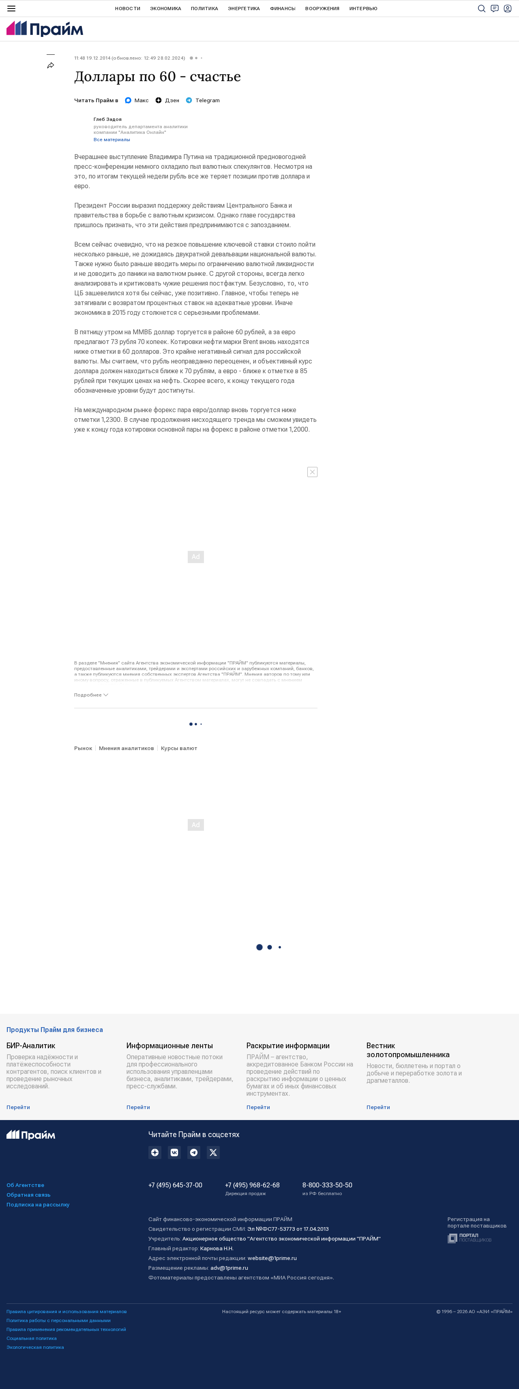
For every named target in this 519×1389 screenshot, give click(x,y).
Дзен (172, 100)
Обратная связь (28, 1194)
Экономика (165, 8)
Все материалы (112, 139)
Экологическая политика (35, 1347)
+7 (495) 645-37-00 (175, 1185)
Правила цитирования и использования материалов (66, 1311)
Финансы (283, 8)
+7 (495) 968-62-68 (252, 1189)
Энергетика (244, 8)
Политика (204, 8)
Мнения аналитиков (126, 748)
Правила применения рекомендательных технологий (66, 1329)
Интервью (364, 8)
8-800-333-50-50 (327, 1189)
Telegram (207, 100)
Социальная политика (31, 1338)
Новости (127, 8)
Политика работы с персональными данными (58, 1320)
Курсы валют (179, 748)
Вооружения (322, 8)
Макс (142, 100)
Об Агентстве (25, 1185)
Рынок (83, 748)
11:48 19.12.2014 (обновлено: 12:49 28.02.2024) (129, 58)
